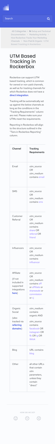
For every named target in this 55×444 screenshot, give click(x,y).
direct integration (19, 95)
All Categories (19, 31)
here (14, 293)
